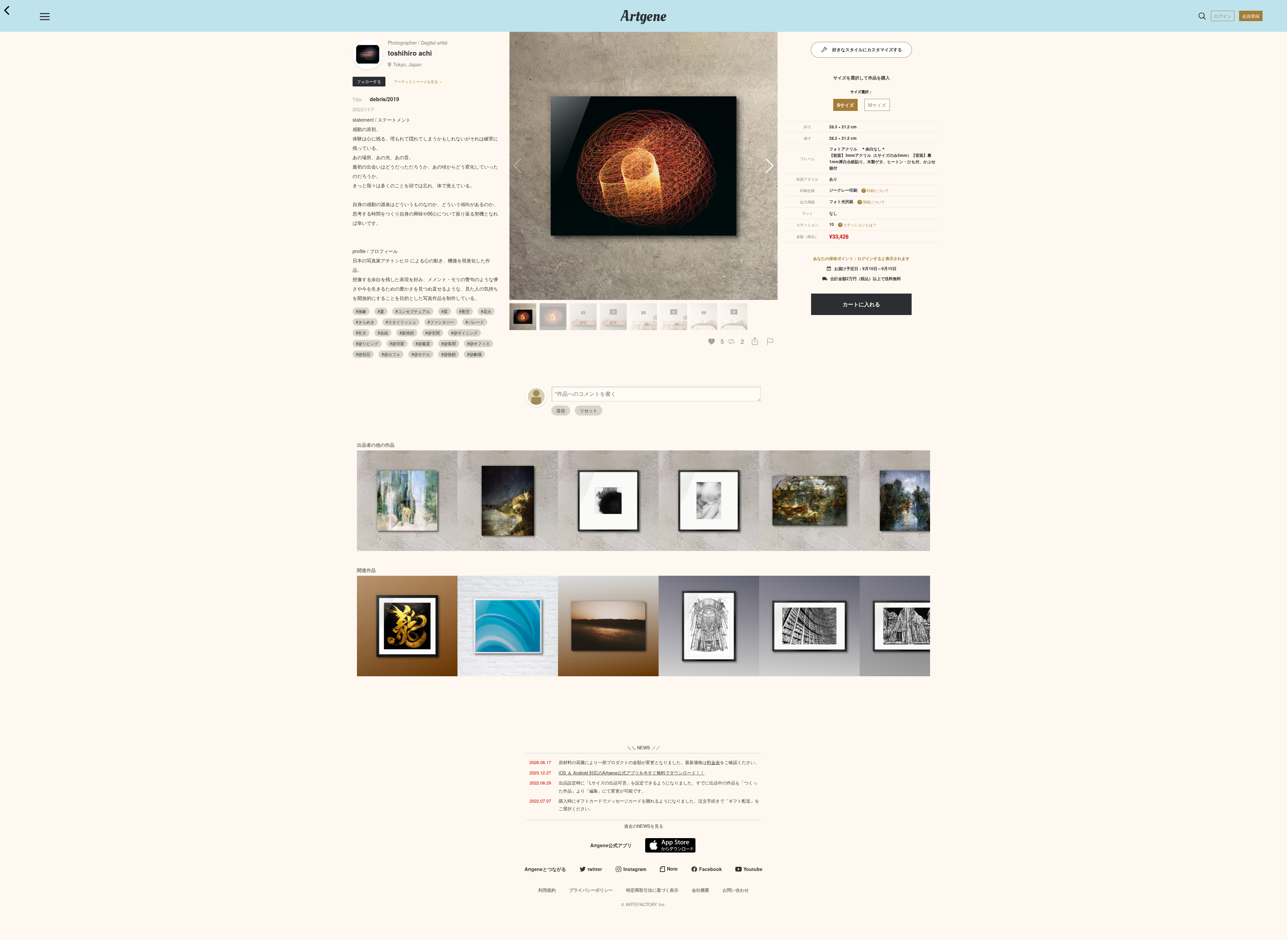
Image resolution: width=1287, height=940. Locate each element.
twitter (595, 869)
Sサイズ (845, 105)
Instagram (634, 869)
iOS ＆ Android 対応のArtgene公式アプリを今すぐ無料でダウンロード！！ (631, 772)
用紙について (874, 201)
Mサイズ (877, 105)
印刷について (878, 190)
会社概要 (700, 890)
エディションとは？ (859, 224)
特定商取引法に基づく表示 (652, 890)
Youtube (752, 869)
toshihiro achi (410, 53)
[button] (769, 166)
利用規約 (547, 890)
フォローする (369, 81)
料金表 (713, 762)
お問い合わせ (736, 890)
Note (672, 868)
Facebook (710, 869)
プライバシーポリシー (591, 890)
